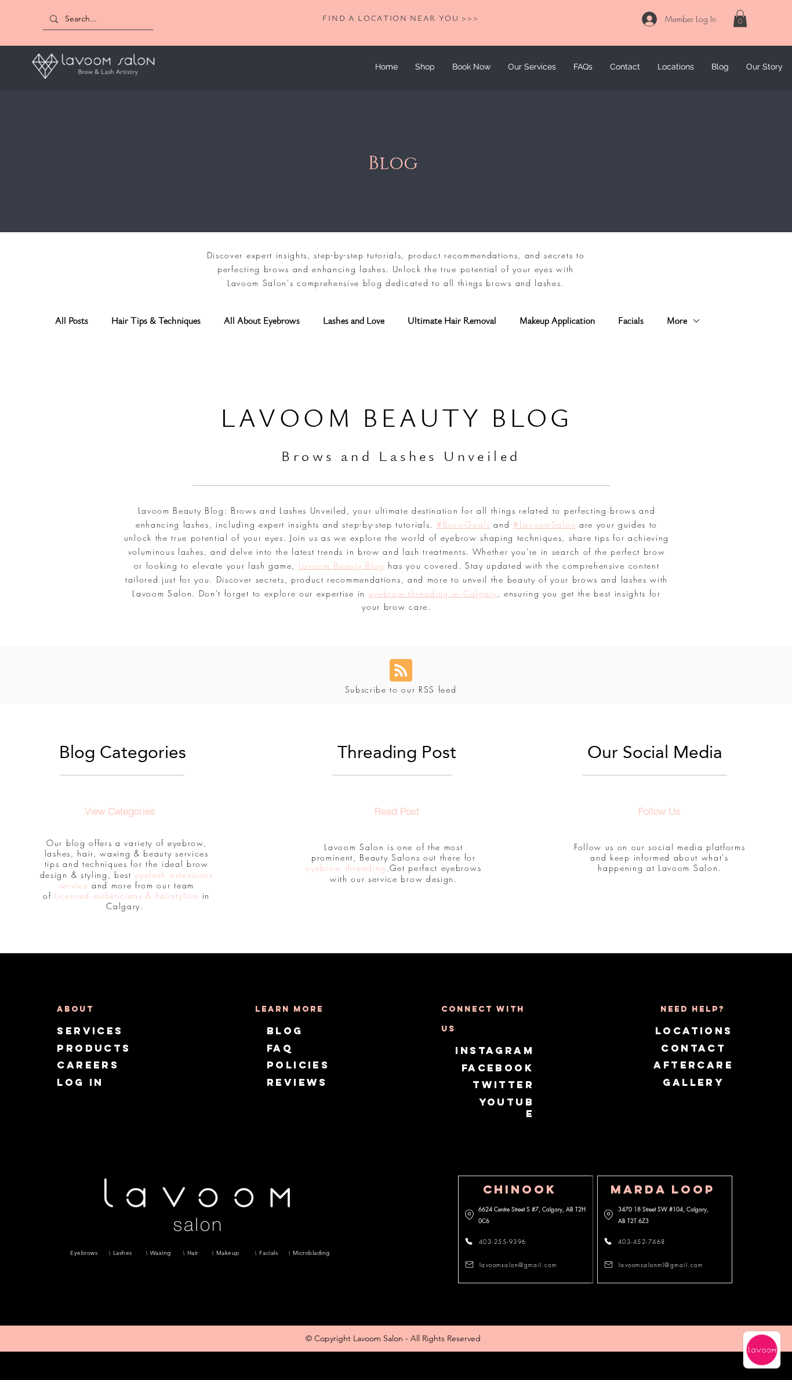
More (677, 321)
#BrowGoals (464, 524)
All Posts (71, 321)
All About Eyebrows (262, 321)
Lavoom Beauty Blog (342, 565)
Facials (631, 321)
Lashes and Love (353, 321)
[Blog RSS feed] (401, 671)
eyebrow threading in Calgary (433, 593)
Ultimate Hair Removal (452, 321)
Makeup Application (557, 321)
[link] (740, 18)
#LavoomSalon (544, 524)
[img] (93, 81)
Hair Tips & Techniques (156, 321)
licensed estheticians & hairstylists (126, 895)
